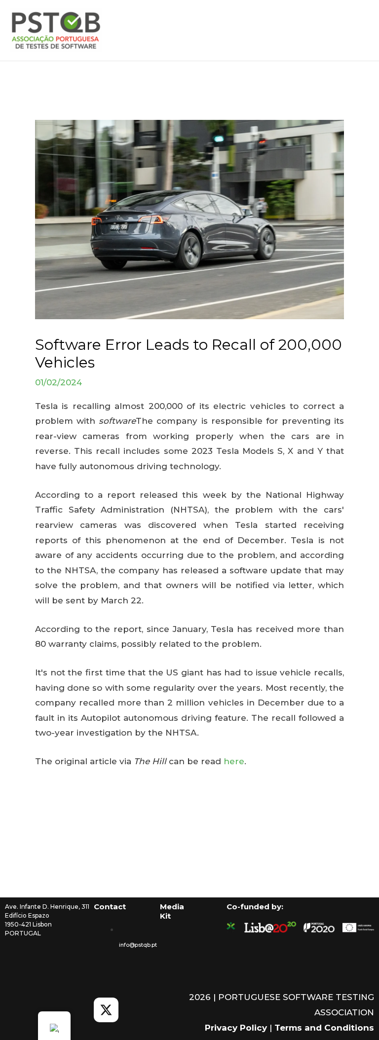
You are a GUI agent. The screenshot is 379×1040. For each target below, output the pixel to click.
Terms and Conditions (324, 1028)
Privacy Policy (236, 1028)
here (234, 761)
